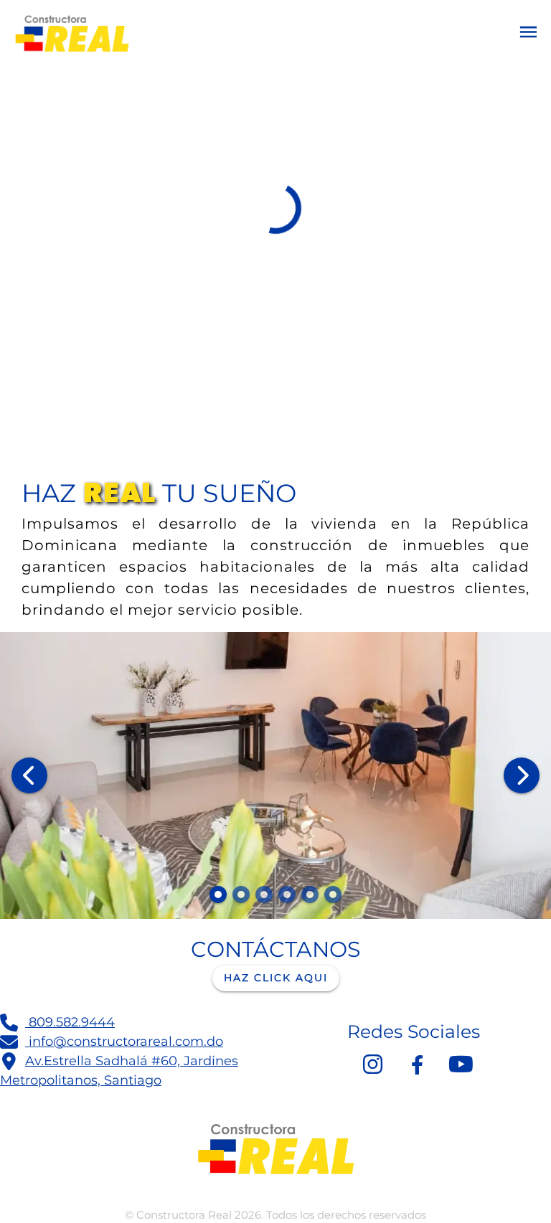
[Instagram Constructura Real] (373, 1064)
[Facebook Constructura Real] (417, 1064)
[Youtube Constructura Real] (460, 1064)
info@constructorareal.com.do (124, 1041)
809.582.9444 (70, 1022)
